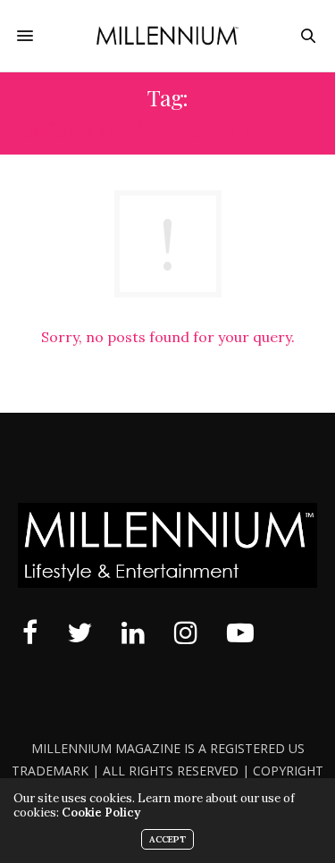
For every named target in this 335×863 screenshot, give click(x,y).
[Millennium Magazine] (167, 35)
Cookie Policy (101, 812)
